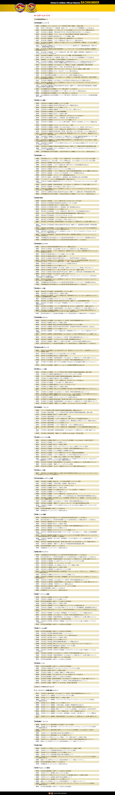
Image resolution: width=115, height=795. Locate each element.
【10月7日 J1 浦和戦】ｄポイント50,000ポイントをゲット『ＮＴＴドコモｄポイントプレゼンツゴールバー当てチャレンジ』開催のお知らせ (66, 189)
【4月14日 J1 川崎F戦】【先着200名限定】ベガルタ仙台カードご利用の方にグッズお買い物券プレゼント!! (69, 582)
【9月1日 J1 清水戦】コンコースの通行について (53, 265)
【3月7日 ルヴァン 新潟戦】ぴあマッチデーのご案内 (54, 773)
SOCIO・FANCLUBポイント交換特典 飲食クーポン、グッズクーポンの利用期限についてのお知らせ (67, 28)
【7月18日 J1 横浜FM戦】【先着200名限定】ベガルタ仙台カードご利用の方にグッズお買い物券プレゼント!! (66, 430)
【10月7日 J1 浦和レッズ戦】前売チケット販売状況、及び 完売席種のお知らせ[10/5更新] (64, 177)
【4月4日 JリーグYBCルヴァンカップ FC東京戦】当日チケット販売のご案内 (61, 748)
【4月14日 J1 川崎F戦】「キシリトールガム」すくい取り (56, 563)
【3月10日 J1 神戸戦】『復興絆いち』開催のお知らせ (55, 647)
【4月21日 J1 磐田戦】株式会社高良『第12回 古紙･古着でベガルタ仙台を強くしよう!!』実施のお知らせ (68, 541)
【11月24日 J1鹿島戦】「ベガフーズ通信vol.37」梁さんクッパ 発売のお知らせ (62, 40)
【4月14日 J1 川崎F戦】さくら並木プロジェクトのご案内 (56, 569)
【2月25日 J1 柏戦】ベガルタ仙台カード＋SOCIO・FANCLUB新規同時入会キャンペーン (64, 680)
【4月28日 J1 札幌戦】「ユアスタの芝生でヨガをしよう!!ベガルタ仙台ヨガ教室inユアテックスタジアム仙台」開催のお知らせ (66, 506)
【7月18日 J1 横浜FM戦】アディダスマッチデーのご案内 (56, 416)
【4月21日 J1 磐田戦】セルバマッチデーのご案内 (54, 521)
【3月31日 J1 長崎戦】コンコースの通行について (54, 599)
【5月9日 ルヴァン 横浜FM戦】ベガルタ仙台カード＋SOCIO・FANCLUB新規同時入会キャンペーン (67, 739)
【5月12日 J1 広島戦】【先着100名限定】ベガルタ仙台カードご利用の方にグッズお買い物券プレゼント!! (68, 462)
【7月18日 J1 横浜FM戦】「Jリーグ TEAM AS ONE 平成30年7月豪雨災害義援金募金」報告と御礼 (67, 412)
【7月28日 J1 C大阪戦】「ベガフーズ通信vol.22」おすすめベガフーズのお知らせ (62, 380)
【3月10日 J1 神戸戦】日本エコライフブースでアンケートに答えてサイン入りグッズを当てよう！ (66, 643)
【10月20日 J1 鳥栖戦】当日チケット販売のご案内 (54, 113)
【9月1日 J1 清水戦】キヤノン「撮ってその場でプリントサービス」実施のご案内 (62, 269)
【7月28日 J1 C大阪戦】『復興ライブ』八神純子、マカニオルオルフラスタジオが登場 (63, 403)
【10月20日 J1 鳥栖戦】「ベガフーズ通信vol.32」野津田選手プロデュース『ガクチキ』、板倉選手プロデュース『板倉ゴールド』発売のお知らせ (66, 134)
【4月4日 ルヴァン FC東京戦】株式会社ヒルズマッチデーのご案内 (58, 750)
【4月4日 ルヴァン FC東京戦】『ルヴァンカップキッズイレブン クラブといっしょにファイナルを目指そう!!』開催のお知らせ (66, 757)
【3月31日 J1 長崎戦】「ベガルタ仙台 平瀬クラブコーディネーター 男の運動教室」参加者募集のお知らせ (69, 607)
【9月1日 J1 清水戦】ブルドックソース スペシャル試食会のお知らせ (59, 263)
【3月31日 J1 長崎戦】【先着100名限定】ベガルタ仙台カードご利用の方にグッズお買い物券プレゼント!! (68, 616)
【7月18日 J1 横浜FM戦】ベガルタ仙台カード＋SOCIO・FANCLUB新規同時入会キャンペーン (65, 693)
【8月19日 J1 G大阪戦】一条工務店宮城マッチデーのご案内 (56, 291)
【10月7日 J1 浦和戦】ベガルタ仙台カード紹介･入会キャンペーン (58, 186)
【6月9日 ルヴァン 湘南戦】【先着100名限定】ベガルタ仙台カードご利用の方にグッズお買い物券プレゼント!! (66, 717)
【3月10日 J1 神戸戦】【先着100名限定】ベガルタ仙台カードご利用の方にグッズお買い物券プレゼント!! (68, 655)
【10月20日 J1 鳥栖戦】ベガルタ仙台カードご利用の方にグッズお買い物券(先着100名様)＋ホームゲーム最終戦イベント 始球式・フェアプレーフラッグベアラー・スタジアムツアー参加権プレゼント (66, 137)
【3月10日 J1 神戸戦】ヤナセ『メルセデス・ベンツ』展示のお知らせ (59, 635)
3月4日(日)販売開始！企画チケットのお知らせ (53, 508)
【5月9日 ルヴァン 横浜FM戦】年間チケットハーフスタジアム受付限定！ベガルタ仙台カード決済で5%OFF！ (64, 730)
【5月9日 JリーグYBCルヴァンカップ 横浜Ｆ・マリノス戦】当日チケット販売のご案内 (64, 737)
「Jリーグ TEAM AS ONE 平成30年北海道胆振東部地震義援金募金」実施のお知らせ (63, 213)
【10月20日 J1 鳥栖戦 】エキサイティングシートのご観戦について (58, 119)
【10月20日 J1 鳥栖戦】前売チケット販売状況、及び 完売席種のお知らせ (60, 117)
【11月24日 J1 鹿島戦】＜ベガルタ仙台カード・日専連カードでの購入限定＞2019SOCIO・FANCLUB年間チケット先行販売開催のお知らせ (66, 78)
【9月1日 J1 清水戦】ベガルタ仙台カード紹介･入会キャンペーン (58, 273)
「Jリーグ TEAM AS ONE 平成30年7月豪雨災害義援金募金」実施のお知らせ (61, 376)
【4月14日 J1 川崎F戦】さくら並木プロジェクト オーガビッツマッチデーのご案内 (62, 561)
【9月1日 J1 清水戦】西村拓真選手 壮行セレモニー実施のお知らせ (58, 246)
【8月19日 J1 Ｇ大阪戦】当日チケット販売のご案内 (54, 293)
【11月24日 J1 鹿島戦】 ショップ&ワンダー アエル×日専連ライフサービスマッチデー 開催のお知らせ (67, 30)
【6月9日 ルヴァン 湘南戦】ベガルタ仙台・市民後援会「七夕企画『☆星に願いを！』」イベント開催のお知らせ (66, 714)
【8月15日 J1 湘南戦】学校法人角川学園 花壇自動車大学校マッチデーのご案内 (61, 324)
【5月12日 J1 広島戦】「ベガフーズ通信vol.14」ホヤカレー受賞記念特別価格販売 (62, 452)
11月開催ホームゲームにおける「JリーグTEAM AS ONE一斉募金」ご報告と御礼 (62, 26)
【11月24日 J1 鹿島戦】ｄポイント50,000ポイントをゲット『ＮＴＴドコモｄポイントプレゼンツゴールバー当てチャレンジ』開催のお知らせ (66, 83)
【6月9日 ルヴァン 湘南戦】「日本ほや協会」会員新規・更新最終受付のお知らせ (62, 704)
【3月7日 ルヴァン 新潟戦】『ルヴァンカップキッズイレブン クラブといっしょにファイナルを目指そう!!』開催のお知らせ (65, 784)
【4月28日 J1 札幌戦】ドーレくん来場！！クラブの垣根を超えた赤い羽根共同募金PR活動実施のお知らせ (68, 495)
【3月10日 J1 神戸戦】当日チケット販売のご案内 (54, 637)
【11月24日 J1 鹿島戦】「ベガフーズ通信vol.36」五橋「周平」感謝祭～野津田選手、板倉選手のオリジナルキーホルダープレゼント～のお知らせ (66, 53)
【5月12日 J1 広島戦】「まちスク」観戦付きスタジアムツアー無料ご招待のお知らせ (63, 466)
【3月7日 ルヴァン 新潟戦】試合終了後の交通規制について (56, 777)
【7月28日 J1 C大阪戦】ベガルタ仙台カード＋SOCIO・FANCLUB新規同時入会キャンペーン (65, 391)
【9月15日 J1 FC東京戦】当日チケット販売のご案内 (54, 205)
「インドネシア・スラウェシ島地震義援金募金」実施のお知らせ (58, 179)
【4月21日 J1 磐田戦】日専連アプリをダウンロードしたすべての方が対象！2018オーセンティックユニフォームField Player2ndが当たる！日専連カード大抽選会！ (66, 536)
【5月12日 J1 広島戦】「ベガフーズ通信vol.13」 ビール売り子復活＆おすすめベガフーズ (64, 454)
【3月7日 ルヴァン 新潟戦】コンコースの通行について (55, 779)
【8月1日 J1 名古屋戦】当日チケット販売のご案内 (54, 355)
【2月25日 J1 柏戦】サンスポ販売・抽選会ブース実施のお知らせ (58, 672)
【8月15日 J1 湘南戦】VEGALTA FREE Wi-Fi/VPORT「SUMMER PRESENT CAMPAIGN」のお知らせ (68, 326)
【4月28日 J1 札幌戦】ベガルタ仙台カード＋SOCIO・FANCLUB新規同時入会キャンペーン (65, 501)
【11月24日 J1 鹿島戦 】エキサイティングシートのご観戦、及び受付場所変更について (63, 55)
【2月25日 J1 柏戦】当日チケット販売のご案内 (53, 670)
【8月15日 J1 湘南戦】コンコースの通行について (54, 328)
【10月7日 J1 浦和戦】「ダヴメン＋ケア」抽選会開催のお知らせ (58, 175)
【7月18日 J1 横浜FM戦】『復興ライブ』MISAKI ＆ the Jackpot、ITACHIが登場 (62, 433)
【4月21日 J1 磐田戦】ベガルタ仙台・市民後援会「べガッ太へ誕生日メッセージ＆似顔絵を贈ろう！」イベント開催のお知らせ (66, 539)
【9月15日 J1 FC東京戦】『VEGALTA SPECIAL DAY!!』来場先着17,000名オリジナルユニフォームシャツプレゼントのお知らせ (66, 235)
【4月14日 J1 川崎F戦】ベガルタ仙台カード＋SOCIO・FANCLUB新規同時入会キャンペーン (65, 579)
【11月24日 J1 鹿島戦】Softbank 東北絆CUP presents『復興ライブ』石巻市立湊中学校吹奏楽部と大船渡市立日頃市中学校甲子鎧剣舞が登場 (66, 86)
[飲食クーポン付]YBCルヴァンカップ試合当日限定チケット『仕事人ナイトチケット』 (63, 741)
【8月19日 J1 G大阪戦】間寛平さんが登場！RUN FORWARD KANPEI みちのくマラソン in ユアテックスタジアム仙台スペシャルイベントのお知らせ (66, 474)
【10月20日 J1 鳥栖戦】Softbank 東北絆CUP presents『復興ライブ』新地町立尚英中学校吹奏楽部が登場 (68, 146)
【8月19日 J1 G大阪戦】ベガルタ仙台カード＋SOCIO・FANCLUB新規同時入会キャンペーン (65, 320)
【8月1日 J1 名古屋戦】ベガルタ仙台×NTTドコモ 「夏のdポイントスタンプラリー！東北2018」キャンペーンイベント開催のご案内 (66, 351)
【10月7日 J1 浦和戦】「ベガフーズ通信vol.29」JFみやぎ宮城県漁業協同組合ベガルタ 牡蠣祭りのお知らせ (69, 171)
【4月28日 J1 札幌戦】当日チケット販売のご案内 (54, 487)
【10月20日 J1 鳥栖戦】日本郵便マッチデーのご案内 (55, 103)
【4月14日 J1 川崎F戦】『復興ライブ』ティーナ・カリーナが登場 (58, 586)
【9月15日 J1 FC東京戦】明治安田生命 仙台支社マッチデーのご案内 (59, 203)
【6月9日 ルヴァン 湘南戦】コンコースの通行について (55, 702)
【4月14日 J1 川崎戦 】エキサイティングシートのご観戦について (58, 574)
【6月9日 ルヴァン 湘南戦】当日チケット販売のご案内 (55, 697)
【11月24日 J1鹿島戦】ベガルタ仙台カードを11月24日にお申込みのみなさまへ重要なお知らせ (65, 80)
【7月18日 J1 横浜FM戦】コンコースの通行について (54, 422)
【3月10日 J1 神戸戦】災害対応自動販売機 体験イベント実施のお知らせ (60, 641)
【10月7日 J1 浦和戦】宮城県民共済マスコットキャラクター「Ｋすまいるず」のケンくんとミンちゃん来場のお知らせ (66, 182)
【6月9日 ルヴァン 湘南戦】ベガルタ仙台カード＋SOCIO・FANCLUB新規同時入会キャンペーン (66, 707)
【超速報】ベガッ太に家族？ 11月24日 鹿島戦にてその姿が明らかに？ (59, 59)
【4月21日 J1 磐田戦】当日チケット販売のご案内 (54, 523)
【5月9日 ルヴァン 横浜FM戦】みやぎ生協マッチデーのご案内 (57, 724)
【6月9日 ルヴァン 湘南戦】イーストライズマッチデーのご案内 (57, 695)
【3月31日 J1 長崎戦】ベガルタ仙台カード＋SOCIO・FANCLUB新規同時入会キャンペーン (65, 614)
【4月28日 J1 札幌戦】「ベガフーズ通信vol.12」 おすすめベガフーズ (59, 493)
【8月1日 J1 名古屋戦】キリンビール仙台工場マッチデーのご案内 (58, 353)
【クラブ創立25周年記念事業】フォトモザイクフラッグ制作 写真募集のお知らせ (62, 75)
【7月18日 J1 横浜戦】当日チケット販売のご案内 (54, 414)
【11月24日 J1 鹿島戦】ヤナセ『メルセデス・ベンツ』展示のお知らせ (59, 71)
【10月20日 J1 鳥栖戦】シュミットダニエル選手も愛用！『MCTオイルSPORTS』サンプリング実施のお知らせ (66, 122)
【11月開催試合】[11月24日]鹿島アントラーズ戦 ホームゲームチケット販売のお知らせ (63, 91)
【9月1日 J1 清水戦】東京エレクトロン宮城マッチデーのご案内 (57, 254)
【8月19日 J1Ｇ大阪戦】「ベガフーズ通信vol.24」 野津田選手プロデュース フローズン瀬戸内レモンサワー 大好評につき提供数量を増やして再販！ (66, 296)
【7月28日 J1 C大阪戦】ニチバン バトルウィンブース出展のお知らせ (59, 397)
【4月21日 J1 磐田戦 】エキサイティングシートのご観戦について (58, 529)
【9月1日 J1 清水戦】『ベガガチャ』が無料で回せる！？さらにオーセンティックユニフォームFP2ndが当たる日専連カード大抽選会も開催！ (66, 276)
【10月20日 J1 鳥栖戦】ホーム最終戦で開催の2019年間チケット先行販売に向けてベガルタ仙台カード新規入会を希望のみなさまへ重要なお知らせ (66, 140)
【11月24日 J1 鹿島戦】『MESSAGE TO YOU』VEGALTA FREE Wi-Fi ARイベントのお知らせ (66, 32)
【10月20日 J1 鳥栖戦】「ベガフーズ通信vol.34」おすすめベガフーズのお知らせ (62, 115)
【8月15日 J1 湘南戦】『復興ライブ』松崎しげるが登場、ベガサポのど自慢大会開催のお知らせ (66, 341)
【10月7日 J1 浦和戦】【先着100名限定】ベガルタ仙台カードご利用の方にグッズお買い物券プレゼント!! (68, 184)
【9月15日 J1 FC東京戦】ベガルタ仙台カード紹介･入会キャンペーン (59, 219)
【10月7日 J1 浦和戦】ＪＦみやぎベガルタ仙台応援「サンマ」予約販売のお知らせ (62, 173)
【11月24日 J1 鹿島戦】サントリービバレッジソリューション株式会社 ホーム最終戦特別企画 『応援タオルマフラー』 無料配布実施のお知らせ (66, 46)
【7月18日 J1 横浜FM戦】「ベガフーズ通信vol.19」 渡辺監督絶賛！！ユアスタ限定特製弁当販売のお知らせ (66, 427)
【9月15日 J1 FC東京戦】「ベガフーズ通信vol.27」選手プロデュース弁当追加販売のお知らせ (65, 211)
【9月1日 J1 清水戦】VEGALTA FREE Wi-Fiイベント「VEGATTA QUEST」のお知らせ (63, 258)
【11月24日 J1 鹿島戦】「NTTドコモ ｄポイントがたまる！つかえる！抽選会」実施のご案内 (65, 69)
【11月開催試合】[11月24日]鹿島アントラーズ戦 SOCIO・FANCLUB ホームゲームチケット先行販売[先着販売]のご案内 (66, 96)
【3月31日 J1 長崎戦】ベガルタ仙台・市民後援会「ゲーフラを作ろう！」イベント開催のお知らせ (66, 612)
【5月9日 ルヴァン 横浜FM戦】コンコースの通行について (56, 735)
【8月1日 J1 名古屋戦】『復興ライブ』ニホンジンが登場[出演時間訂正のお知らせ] (62, 365)
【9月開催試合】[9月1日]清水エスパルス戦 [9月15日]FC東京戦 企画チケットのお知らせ (64, 239)
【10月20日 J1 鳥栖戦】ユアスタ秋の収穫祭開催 (53, 111)
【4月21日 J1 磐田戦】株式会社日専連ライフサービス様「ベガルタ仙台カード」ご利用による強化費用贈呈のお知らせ (66, 532)
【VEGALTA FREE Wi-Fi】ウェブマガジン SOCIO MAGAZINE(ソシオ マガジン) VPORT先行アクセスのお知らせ (66, 610)
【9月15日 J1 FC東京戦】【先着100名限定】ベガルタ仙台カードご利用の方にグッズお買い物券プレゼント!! (66, 222)
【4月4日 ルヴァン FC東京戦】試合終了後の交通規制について (57, 754)
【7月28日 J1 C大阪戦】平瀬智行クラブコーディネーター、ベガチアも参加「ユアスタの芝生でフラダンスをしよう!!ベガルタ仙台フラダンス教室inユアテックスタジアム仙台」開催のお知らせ (66, 394)
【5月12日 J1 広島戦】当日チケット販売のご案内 (54, 444)
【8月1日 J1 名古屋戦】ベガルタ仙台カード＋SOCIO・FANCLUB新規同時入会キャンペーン (65, 359)
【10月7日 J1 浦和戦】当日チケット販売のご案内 (54, 166)
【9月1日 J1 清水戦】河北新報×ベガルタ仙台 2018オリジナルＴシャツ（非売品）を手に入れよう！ (67, 267)
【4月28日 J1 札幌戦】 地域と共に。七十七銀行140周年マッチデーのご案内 (61, 481)
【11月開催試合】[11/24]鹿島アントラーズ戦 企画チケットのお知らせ (59, 89)
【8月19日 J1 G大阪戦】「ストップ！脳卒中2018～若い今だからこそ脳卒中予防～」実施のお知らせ (67, 306)
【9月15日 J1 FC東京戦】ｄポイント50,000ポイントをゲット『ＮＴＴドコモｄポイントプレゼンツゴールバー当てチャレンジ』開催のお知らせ (66, 232)
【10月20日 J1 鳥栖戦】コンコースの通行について (54, 107)
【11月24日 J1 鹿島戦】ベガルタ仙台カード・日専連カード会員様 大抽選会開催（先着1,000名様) (67, 64)
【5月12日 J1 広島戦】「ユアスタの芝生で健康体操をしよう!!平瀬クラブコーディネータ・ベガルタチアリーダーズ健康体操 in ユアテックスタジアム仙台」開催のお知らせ (66, 459)
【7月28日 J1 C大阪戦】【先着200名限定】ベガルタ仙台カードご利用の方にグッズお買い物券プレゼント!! (69, 401)
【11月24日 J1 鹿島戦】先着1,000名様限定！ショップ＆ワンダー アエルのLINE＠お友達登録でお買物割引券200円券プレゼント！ (66, 49)
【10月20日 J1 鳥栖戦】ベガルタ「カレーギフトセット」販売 (57, 125)
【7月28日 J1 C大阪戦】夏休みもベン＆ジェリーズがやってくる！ (58, 384)
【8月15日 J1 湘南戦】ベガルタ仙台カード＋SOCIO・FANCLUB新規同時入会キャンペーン (65, 337)
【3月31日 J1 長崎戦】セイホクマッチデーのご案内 (54, 597)
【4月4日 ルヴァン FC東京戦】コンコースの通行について (56, 752)
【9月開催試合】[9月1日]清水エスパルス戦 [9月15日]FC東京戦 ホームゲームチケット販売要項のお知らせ (68, 237)
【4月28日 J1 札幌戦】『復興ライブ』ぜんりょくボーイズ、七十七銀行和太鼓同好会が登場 (65, 503)
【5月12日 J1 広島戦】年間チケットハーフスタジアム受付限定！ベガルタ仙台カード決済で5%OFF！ (67, 440)
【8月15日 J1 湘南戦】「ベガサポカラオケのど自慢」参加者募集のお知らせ (61, 339)
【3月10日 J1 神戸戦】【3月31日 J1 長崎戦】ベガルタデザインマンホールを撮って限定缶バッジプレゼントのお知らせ (66, 621)
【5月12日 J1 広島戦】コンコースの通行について (54, 442)
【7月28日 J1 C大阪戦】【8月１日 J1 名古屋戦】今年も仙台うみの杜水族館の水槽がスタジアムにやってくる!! (66, 362)
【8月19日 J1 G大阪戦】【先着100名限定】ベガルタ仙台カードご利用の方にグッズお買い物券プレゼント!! (69, 308)
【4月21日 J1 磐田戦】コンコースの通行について (54, 527)
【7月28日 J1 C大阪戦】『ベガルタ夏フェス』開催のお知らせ (57, 382)
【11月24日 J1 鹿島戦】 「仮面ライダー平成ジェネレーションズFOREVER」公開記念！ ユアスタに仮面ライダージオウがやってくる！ (66, 43)
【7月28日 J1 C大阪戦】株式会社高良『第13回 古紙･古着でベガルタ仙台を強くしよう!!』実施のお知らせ (68, 399)
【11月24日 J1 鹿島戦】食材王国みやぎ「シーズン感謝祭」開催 (57, 36)
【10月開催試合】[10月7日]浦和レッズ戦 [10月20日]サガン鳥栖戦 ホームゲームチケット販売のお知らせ (68, 151)
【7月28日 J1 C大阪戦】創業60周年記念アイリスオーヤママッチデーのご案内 (61, 374)
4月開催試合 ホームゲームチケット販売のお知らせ (54, 510)
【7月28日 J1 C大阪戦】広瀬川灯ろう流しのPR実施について (57, 378)
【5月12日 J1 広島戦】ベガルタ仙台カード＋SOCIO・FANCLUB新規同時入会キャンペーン (65, 448)
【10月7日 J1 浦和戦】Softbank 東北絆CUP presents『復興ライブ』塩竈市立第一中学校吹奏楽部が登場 (68, 191)
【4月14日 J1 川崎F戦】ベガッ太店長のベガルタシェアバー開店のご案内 (60, 565)
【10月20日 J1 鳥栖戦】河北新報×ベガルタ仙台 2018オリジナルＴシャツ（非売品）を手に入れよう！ (67, 127)
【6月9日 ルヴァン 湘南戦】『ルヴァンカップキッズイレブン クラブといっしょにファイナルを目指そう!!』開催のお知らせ (65, 700)
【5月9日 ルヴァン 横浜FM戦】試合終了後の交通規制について (57, 733)
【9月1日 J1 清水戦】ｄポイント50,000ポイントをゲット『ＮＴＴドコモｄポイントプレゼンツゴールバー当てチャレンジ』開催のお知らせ (66, 280)
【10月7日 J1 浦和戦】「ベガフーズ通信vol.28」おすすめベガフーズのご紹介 (61, 200)
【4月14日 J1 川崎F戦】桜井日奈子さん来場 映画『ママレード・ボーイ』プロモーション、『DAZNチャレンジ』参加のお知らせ (66, 572)
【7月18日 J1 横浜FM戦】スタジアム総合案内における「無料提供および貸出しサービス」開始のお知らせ (68, 420)
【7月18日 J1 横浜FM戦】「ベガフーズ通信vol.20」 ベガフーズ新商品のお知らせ (62, 424)
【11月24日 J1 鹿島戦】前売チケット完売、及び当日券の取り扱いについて (60, 66)
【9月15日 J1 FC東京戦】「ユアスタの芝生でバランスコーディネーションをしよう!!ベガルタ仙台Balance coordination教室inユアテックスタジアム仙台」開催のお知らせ (66, 228)
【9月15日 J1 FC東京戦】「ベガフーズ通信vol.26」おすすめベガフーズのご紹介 (62, 217)
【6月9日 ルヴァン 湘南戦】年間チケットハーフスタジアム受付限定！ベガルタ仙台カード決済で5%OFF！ (69, 709)
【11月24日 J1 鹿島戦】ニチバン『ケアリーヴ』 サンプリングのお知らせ (60, 73)
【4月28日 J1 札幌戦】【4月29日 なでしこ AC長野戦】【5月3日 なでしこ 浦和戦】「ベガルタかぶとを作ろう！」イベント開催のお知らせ (66, 498)
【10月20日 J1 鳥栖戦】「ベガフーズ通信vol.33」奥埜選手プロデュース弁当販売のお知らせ (65, 129)
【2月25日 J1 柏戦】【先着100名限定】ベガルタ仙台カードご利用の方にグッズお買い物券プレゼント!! (68, 678)
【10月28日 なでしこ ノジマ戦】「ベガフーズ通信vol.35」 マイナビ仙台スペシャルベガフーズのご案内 (68, 158)
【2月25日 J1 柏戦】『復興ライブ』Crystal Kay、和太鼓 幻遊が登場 (59, 682)
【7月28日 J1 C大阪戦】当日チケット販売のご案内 (54, 386)
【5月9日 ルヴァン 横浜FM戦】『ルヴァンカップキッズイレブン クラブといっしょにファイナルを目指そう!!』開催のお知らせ (66, 727)
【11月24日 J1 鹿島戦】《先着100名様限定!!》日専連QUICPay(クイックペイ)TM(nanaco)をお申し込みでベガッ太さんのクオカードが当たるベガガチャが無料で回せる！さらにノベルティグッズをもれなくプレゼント (66, 62)
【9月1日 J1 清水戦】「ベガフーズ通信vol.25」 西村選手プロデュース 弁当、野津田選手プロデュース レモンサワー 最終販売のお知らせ (66, 251)
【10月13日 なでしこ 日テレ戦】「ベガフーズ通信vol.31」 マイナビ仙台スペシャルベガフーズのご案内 (68, 160)
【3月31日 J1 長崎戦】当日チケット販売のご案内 (54, 603)
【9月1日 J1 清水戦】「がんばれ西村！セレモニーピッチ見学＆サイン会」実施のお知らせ (64, 248)
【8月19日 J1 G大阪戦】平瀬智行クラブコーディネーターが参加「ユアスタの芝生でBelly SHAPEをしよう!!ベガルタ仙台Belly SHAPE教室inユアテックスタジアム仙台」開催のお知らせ (66, 311)
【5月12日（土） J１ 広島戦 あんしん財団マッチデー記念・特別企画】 (61, 456)
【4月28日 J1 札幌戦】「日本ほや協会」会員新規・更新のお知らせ (58, 483)
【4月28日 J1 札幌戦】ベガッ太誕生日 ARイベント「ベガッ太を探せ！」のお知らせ (63, 489)
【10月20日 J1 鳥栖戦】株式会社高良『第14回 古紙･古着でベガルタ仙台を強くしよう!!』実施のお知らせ (69, 131)
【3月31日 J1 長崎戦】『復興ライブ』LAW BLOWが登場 (56, 619)
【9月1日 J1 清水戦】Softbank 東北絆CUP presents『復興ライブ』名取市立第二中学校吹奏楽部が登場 (68, 271)
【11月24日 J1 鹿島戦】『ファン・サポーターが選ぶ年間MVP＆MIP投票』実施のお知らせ (64, 34)
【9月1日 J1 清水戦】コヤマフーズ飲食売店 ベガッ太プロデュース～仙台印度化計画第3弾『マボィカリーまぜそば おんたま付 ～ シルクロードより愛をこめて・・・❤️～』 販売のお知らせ (66, 261)
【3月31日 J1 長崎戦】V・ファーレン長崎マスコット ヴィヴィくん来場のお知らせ (62, 605)
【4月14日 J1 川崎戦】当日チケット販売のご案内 (54, 567)
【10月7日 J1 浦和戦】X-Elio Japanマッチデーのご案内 (55, 162)
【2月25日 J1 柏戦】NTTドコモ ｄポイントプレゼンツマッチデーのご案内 (60, 668)
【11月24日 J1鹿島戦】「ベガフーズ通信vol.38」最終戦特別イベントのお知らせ (62, 38)
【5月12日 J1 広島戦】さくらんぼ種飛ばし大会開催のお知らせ (57, 450)
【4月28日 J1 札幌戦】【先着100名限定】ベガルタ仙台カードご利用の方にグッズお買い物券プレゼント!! (68, 559)
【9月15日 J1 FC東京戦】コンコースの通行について (54, 209)
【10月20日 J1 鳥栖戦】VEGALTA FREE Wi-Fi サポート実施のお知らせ (59, 105)
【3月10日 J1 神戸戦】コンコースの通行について (54, 639)
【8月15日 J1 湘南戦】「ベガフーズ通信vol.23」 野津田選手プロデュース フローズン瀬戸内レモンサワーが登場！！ (66, 331)
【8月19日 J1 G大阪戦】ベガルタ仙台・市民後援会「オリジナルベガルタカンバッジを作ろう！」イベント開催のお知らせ (66, 303)
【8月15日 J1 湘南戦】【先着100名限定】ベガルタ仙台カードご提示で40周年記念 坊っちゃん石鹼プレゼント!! (66, 334)
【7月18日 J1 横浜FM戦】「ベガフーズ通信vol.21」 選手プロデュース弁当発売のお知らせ (64, 418)
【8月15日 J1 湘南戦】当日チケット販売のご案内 (54, 322)
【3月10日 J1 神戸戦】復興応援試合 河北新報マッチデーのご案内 (58, 645)
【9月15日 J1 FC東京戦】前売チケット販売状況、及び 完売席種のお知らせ (60, 207)
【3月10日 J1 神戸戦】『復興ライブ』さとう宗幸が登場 (55, 657)
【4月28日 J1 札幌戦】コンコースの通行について (54, 491)
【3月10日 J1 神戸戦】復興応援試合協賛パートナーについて (57, 633)
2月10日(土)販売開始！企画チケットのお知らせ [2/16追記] (56, 601)
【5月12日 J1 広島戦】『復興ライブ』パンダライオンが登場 (57, 464)
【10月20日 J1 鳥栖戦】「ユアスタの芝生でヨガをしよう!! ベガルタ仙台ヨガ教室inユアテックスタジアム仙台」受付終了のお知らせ (66, 143)
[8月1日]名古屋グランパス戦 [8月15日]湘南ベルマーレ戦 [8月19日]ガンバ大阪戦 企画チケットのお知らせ (68, 313)
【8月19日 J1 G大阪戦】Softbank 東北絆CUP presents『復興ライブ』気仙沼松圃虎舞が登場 (65, 300)
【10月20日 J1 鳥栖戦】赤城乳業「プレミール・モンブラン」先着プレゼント (61, 109)
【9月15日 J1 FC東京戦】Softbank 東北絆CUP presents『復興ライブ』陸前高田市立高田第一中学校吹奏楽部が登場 (66, 225)
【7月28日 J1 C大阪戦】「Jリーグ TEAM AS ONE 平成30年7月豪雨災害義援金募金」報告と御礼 (66, 372)
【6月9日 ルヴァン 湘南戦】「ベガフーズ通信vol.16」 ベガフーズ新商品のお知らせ (63, 711)
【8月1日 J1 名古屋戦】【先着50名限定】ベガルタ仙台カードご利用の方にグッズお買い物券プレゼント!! (68, 357)
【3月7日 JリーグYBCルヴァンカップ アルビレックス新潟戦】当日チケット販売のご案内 (64, 775)
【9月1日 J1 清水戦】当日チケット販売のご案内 (53, 256)
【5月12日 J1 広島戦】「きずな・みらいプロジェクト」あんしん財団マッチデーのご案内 (64, 446)
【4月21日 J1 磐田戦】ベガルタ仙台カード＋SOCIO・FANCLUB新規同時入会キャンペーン (65, 525)
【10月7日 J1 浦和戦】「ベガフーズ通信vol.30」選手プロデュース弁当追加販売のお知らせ (65, 164)
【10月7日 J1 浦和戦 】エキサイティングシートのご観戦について (58, 168)
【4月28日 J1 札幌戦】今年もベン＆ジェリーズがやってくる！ (57, 485)
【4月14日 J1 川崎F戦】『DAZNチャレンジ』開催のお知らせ (57, 584)
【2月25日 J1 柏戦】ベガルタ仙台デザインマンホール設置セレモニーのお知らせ (62, 674)
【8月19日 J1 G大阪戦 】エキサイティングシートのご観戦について (58, 298)
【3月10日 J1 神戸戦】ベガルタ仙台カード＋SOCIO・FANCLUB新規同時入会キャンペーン (65, 653)
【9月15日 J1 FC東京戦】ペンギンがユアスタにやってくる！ (57, 215)
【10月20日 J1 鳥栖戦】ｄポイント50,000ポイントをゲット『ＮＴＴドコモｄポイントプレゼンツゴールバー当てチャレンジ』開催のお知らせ (66, 149)
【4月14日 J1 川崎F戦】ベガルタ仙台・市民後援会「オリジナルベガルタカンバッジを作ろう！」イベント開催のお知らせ (66, 577)
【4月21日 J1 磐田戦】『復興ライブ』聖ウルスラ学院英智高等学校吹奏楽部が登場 (62, 543)
